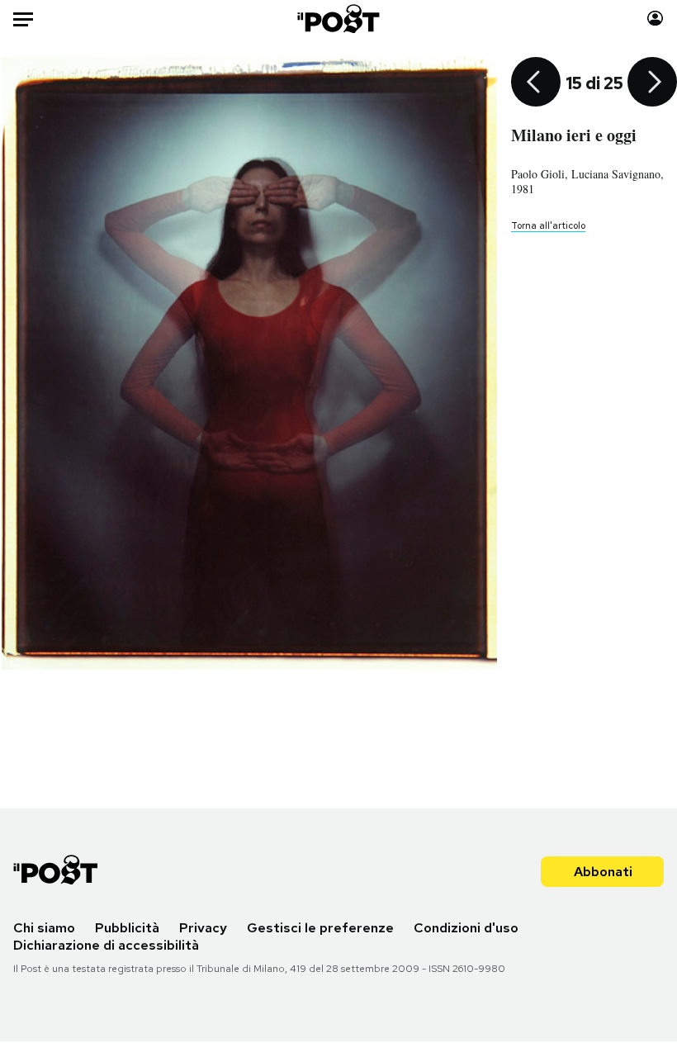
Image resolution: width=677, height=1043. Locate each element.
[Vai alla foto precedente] (536, 83)
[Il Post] (339, 18)
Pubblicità (127, 927)
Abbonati (603, 871)
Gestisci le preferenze (320, 927)
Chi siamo (44, 927)
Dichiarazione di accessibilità (106, 945)
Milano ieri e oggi (574, 135)
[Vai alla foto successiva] (652, 83)
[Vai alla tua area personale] (655, 18)
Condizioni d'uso (466, 927)
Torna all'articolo (548, 225)
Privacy (203, 927)
